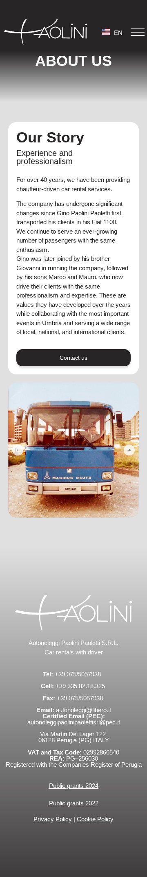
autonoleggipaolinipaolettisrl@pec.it (73, 722)
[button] (138, 32)
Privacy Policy (52, 819)
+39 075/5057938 (78, 674)
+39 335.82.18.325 (81, 685)
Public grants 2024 (73, 785)
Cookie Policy (95, 819)
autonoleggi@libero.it (83, 709)
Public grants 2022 (73, 803)
